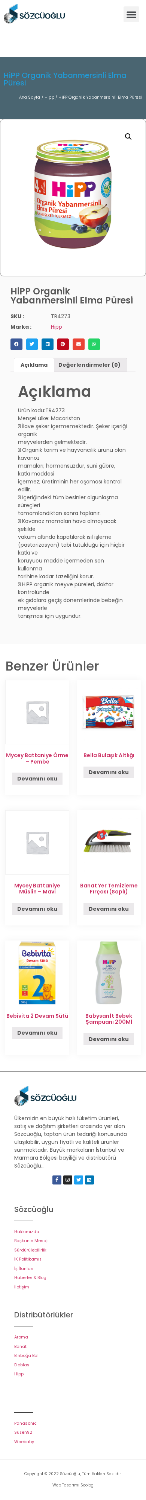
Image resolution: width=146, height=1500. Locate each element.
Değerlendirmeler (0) (89, 365)
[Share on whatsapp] (94, 344)
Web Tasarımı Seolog (73, 1485)
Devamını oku (37, 778)
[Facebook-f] (56, 1179)
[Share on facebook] (16, 344)
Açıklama (34, 365)
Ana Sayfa (29, 97)
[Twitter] (78, 1179)
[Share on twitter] (32, 344)
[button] (131, 14)
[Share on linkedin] (48, 344)
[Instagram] (67, 1179)
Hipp (49, 97)
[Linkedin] (89, 1179)
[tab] (34, 365)
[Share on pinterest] (63, 344)
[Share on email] (79, 344)
